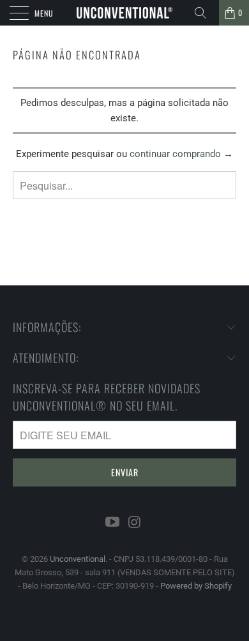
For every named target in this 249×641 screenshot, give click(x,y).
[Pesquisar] (204, 13)
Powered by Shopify (196, 586)
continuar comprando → (181, 154)
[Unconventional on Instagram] (135, 523)
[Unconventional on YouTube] (113, 523)
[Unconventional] (125, 13)
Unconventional (77, 559)
